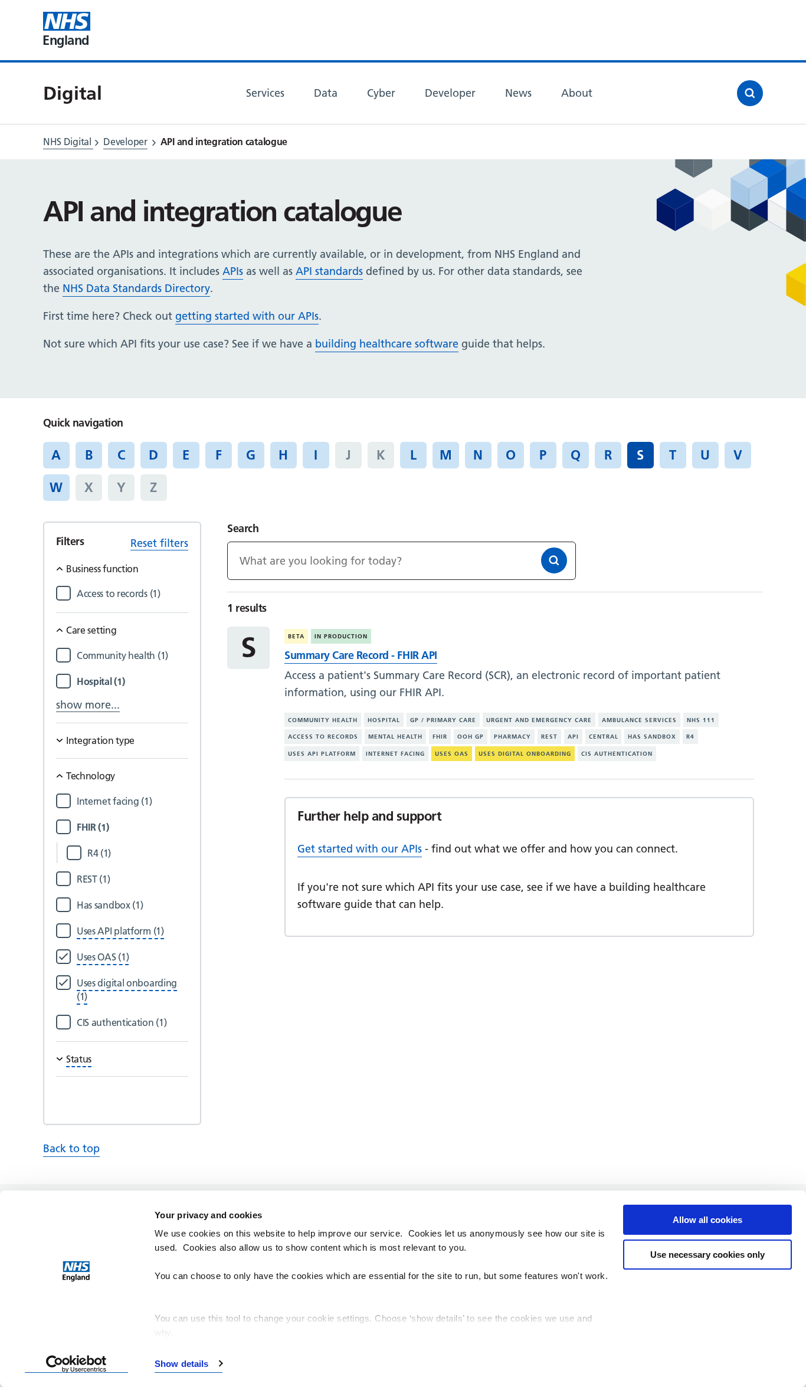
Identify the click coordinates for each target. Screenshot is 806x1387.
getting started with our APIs (247, 316)
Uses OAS (451, 754)
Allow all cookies (707, 1220)
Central (603, 736)
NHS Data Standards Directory (136, 288)
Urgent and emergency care (539, 720)
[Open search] (750, 93)
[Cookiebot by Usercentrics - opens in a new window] (76, 1364)
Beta (296, 636)
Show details (181, 1364)
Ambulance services (639, 720)
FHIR (440, 736)
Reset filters (159, 543)
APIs (232, 271)
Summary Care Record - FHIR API (360, 655)
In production (341, 636)
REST (549, 736)
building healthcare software (386, 343)
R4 (690, 736)
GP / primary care (443, 720)
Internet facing (395, 754)
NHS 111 (701, 720)
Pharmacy (512, 736)
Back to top (71, 1148)
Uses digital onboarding (525, 754)
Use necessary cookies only (707, 1255)
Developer (125, 141)
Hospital (384, 720)
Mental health (395, 736)
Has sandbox (652, 736)
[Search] (554, 560)
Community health (323, 720)
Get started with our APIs (359, 848)
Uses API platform (322, 754)
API (573, 736)
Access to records (323, 736)
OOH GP (470, 736)
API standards (329, 271)
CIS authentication (617, 754)
